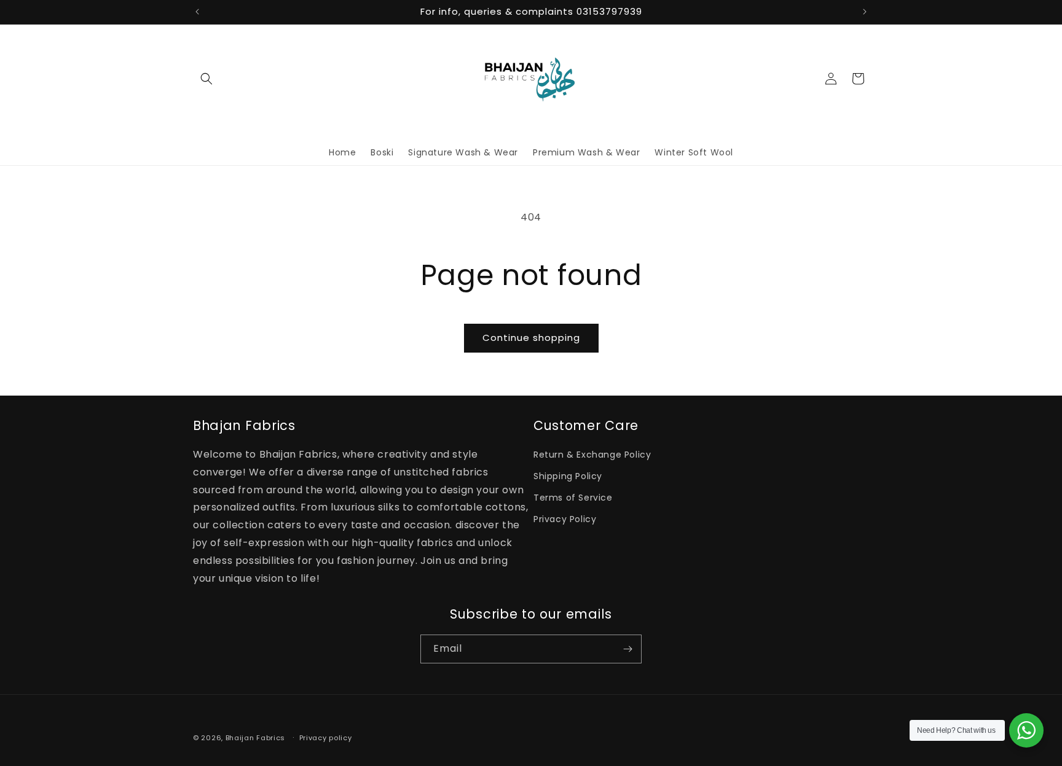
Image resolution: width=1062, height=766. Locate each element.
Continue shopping (531, 337)
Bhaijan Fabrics (256, 738)
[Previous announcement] (197, 11)
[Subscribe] (627, 649)
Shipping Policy (567, 476)
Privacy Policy (564, 520)
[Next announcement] (864, 11)
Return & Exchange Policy (592, 454)
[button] (206, 78)
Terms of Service (573, 498)
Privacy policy (325, 737)
